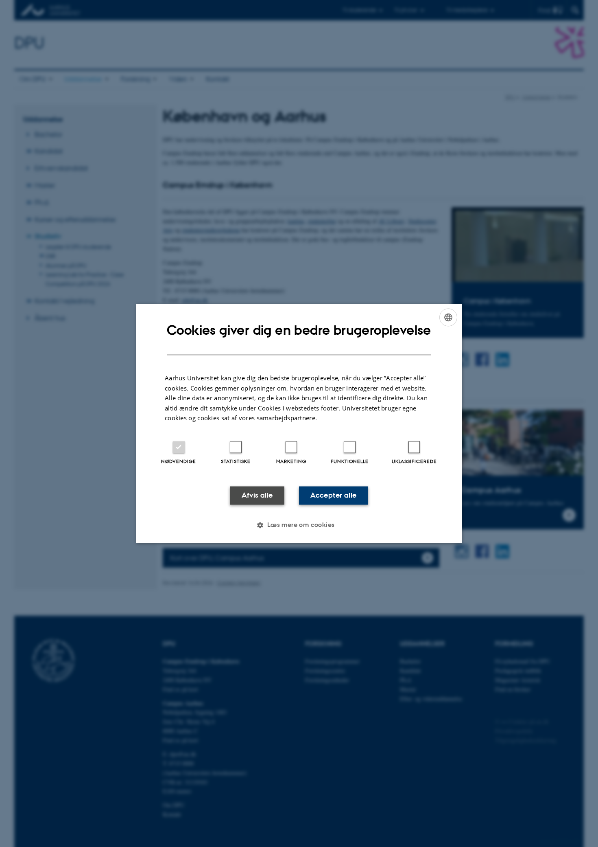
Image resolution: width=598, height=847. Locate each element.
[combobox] (448, 317)
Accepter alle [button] (333, 495)
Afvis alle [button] (257, 495)
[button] (298, 525)
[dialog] (299, 423)
